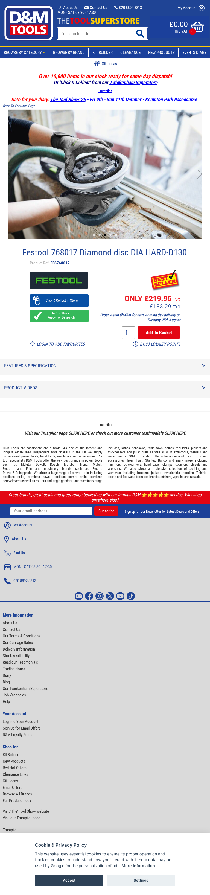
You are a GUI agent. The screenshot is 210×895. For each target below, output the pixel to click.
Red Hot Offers (15, 767)
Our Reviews (108, 63)
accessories (86, 456)
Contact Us (98, 7)
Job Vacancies (14, 695)
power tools (29, 456)
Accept (69, 880)
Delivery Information (19, 649)
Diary (7, 675)
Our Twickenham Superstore (25, 688)
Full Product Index (17, 800)
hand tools (47, 456)
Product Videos (20, 387)
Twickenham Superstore (133, 82)
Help (6, 701)
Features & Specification (30, 365)
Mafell (97, 464)
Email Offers (12, 787)
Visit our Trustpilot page (21, 817)
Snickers (165, 477)
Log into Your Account (20, 721)
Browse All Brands (17, 794)
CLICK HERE (79, 433)
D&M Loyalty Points (18, 734)
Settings (141, 880)
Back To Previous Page (19, 106)
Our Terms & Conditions (21, 636)
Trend (84, 464)
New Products (161, 52)
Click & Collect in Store (59, 300)
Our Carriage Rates (18, 642)
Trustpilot (105, 91)
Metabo (69, 464)
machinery (64, 456)
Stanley (150, 460)
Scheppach (23, 473)
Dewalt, (41, 464)
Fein (29, 469)
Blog (6, 682)
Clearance (130, 52)
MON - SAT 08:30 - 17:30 (76, 12)
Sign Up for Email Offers (22, 728)
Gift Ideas (10, 781)
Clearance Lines (15, 774)
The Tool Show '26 (68, 99)
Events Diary (194, 52)
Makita (26, 464)
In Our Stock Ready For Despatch (59, 315)
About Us (70, 7)
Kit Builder (102, 52)
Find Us (19, 552)
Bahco (162, 460)
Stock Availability (16, 655)
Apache (178, 477)
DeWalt (195, 477)
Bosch (54, 464)
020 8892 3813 (130, 7)
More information (138, 865)
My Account (187, 7)
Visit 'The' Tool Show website (26, 811)
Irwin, (139, 460)
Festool (8, 469)
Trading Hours (14, 668)
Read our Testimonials (20, 662)
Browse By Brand (69, 52)
